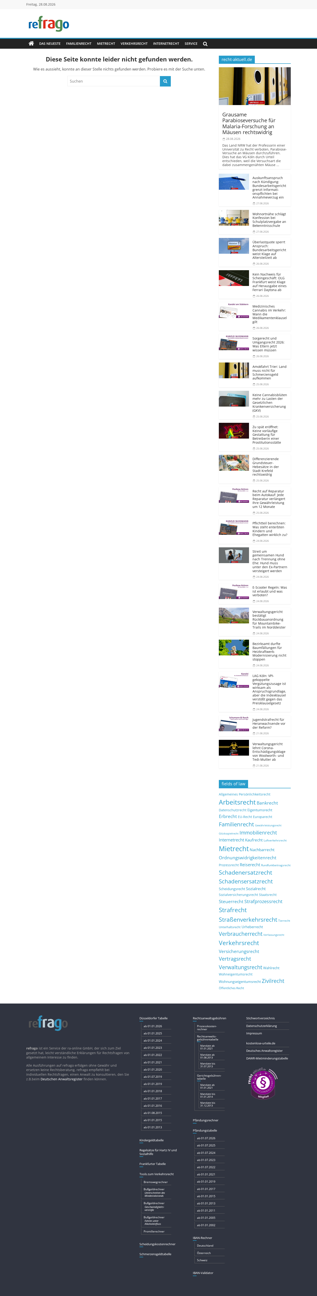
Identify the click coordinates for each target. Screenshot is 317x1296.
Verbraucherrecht (240, 933)
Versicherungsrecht (239, 951)
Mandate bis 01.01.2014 (207, 1095)
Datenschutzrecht (232, 810)
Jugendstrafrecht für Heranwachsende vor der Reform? (268, 723)
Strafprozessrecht (263, 901)
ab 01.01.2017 (153, 1098)
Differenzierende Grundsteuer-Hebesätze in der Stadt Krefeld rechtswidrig (265, 467)
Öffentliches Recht (231, 988)
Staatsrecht (268, 894)
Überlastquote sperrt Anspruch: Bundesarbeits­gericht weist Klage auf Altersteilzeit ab (269, 250)
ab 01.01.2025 (153, 1033)
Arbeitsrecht (237, 802)
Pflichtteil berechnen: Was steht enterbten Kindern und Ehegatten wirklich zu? (269, 529)
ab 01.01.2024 (153, 1041)
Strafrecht (233, 910)
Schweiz (202, 1260)
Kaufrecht (254, 840)
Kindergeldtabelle (151, 1140)
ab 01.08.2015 (153, 1113)
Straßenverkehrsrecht (248, 919)
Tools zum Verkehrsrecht (156, 1174)
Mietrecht (106, 43)
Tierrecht (284, 920)
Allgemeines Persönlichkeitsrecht (244, 794)
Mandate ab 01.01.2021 (207, 1047)
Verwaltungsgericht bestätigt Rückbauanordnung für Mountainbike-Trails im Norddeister (269, 619)
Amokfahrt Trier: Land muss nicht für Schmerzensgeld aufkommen (269, 372)
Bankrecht (267, 803)
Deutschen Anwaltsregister (62, 1079)
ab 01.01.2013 (153, 1127)
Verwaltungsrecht (240, 967)
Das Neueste (50, 43)
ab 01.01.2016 (153, 1106)
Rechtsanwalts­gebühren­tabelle (207, 1037)
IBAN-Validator (203, 1273)
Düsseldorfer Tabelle (153, 1018)
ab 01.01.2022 (153, 1055)
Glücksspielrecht (229, 833)
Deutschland (205, 1246)
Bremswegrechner (156, 1182)
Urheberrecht (252, 926)
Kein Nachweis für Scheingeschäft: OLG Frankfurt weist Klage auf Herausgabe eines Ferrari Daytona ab (269, 282)
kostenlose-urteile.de (260, 1043)
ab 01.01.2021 (153, 1062)
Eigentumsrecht (259, 810)
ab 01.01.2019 (153, 1084)
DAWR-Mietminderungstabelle (267, 1058)
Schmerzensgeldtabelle (155, 1254)
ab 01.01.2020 (153, 1069)
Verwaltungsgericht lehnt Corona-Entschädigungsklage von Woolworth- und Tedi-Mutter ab (268, 752)
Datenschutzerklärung (261, 1026)
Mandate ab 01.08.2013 (207, 1056)
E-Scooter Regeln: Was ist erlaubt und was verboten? (269, 591)
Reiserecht (250, 864)
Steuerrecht (231, 901)
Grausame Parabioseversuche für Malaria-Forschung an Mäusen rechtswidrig (248, 123)
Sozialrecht (256, 888)
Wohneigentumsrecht (235, 974)
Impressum (254, 1033)
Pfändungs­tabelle (205, 1130)
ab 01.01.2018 (153, 1091)
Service (191, 43)
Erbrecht (228, 816)
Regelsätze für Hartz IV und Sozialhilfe (158, 1152)
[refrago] (31, 43)
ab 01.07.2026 (206, 1138)
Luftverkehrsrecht (275, 840)
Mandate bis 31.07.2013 (207, 1065)
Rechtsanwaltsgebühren (209, 1018)
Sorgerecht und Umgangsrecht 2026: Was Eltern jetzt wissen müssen (268, 344)
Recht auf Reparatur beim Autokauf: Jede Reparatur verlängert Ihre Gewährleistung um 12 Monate (268, 499)
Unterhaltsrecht (230, 927)
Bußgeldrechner (154, 1192)
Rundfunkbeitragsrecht (276, 865)
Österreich (204, 1253)
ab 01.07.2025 (206, 1145)
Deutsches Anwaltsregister (264, 1051)
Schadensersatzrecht (246, 881)
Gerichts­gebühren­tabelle (209, 1077)
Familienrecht (78, 43)
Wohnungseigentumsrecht (240, 981)
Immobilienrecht (258, 832)
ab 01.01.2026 (153, 1026)
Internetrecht (166, 43)
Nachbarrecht (262, 849)
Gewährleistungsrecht (268, 825)
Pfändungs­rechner (205, 1120)
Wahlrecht (271, 967)
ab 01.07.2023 (206, 1160)
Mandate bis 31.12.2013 (207, 1104)
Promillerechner (154, 1231)
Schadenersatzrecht (245, 872)
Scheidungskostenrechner (157, 1244)
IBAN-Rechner (202, 1238)
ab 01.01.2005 (206, 1218)
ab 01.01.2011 (206, 1211)
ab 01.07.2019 (153, 1077)
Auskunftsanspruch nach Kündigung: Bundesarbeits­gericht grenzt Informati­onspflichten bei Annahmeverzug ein (269, 187)
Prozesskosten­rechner (207, 1027)
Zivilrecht (273, 981)
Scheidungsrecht (232, 888)
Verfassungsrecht (273, 935)
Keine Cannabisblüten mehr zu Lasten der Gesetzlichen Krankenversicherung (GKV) (269, 403)
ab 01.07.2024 (206, 1153)
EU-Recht (245, 817)
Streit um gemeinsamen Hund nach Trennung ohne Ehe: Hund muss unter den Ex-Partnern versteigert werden (269, 561)
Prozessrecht (229, 865)
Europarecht (262, 817)
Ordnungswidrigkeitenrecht (247, 858)
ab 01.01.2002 (206, 1225)
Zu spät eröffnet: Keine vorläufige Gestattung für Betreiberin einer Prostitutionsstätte (266, 435)
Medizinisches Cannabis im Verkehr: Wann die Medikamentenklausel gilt (269, 314)
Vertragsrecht (235, 958)
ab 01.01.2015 (153, 1120)
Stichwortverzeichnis (260, 1018)
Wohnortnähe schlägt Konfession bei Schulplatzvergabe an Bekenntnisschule (269, 220)
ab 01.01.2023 (153, 1048)
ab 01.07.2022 (206, 1167)
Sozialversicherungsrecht (238, 894)
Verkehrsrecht (134, 43)
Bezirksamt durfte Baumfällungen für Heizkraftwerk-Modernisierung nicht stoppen (269, 651)
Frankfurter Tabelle (152, 1164)
